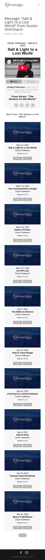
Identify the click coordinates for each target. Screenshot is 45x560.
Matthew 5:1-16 (32, 87)
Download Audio (24, 92)
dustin (9, 34)
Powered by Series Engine (22, 541)
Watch (15, 81)
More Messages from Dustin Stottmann (22, 89)
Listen (32, 81)
